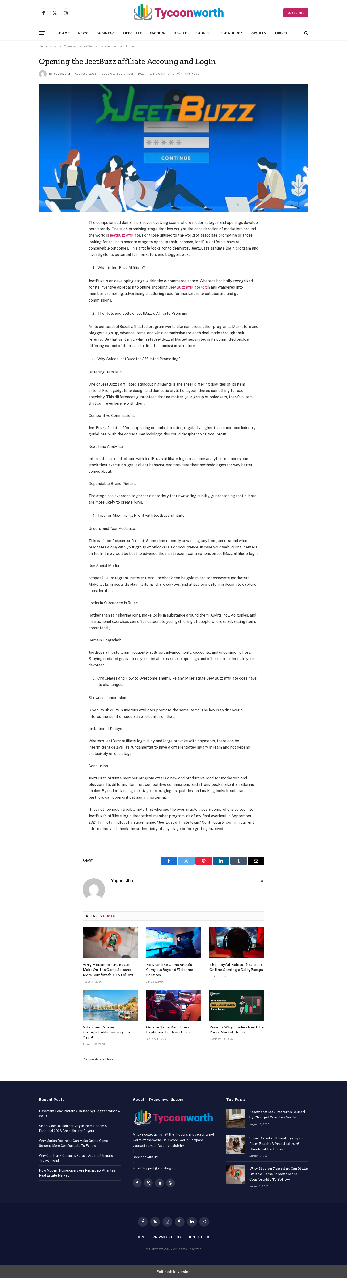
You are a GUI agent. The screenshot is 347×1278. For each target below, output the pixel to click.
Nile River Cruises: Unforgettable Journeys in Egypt (106, 1032)
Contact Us (199, 1237)
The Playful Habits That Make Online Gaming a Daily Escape (236, 967)
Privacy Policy (167, 1237)
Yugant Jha (62, 73)
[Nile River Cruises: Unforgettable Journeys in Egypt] (110, 1005)
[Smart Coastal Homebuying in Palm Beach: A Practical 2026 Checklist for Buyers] (235, 1144)
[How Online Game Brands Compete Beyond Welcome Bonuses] (173, 942)
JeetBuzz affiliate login (189, 287)
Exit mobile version (174, 1271)
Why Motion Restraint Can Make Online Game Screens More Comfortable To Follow (108, 969)
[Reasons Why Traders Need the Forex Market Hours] (236, 1005)
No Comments (163, 73)
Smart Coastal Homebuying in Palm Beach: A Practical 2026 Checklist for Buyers (276, 1143)
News (83, 33)
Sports (258, 33)
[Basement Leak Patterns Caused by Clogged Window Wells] (235, 1118)
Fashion (158, 33)
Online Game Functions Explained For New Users (168, 1029)
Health (180, 33)
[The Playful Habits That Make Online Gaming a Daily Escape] (236, 942)
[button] (42, 33)
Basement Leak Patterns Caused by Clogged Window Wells (277, 1114)
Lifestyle (132, 33)
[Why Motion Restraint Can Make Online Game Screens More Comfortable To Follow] (110, 942)
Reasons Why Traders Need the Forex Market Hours (236, 1029)
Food (200, 33)
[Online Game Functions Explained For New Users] (173, 1005)
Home (64, 33)
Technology (230, 33)
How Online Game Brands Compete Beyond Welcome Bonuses (169, 969)
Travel (281, 33)
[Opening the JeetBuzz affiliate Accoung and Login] (173, 148)
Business (106, 33)
